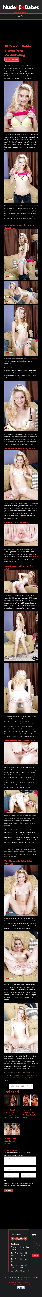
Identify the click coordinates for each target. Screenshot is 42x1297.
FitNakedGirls (24, 1271)
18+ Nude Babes (12, 1086)
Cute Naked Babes (17, 1086)
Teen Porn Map (14, 1260)
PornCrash (24, 1259)
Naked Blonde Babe (22, 1086)
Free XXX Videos (23, 1254)
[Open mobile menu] (19, 16)
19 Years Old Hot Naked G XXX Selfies (11, 1141)
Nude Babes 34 (24, 1248)
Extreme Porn (14, 1266)
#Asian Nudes (36, 1245)
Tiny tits (32, 1086)
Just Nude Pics (23, 1266)
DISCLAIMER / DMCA (14, 1282)
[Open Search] (22, 16)
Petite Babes (27, 1086)
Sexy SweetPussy (18, 439)
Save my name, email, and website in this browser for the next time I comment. (18, 1184)
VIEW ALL (35, 1255)
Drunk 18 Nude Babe (30, 358)
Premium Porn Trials (14, 1248)
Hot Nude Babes (12, 59)
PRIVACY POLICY (29, 1282)
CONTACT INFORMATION (21, 1285)
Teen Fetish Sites (15, 1254)
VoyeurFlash (15, 1271)
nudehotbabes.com (28, 1277)
